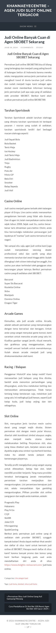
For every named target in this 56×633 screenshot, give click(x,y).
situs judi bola (31, 584)
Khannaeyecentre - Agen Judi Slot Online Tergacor (28, 10)
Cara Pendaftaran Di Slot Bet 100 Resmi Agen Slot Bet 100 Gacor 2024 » (29, 607)
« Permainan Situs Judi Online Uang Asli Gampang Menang (24, 597)
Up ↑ (29, 627)
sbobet (21, 584)
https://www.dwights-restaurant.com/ (23, 564)
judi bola (13, 584)
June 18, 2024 (11, 47)
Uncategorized (21, 578)
